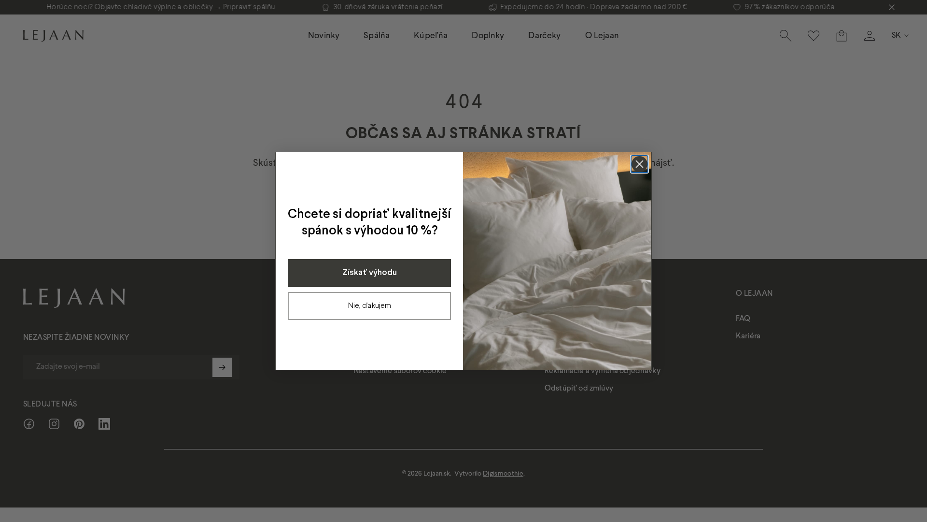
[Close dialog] (639, 164)
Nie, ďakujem (369, 305)
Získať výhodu (369, 273)
